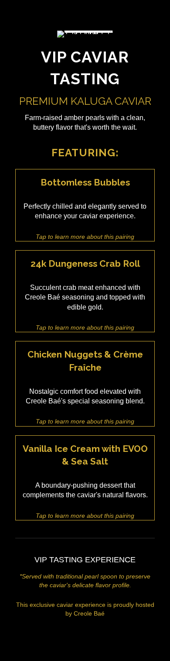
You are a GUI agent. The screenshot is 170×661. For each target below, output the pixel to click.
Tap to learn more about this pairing (85, 236)
